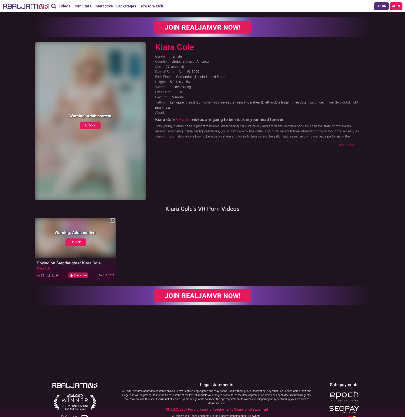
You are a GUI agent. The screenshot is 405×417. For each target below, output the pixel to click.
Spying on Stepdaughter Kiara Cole (69, 263)
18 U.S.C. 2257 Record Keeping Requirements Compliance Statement (216, 409)
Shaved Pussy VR (168, 141)
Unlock (90, 125)
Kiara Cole (43, 268)
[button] (40, 275)
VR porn (183, 119)
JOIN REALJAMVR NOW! (203, 27)
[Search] (54, 6)
